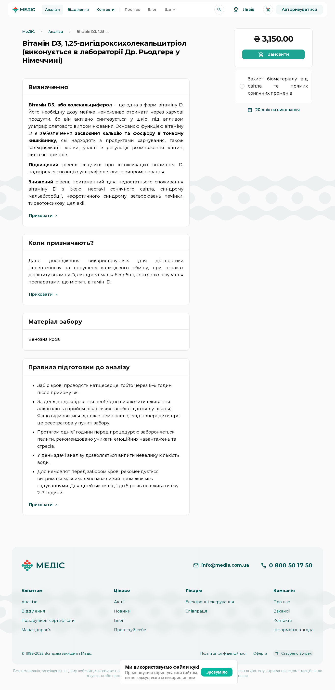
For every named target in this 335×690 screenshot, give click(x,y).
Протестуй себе (130, 629)
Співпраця (196, 611)
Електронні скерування (209, 602)
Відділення (33, 611)
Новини (122, 611)
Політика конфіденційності (223, 653)
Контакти (282, 620)
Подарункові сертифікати (48, 620)
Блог (119, 620)
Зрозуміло (217, 672)
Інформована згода (293, 629)
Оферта (260, 653)
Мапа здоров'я (37, 629)
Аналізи (30, 602)
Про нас (281, 602)
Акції (119, 602)
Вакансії (281, 611)
